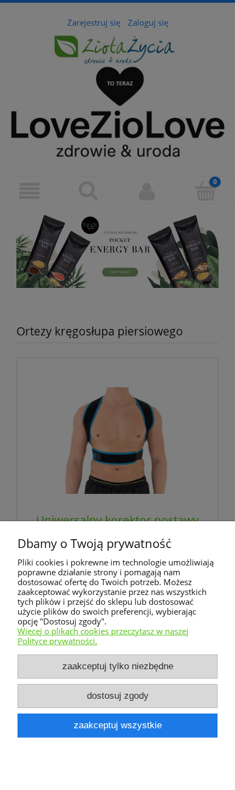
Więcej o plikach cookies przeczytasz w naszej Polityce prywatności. (103, 636)
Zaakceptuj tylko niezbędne (117, 666)
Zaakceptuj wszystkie (118, 725)
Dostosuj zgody (118, 695)
